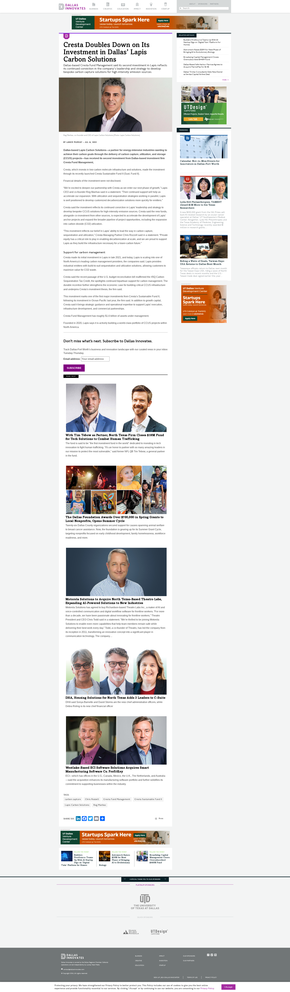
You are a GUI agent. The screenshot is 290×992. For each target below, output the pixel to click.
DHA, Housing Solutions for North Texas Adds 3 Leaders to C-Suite (116, 698)
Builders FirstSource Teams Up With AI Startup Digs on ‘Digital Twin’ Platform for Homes (77, 860)
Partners (214, 4)
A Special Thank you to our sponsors (145, 879)
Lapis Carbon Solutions (77, 805)
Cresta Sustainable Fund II (148, 799)
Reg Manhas (99, 805)
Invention (151, 9)
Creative (107, 9)
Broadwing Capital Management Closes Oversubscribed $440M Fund (201, 58)
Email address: (72, 359)
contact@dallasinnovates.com (73, 969)
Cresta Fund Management (116, 799)
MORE (224, 80)
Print (161, 818)
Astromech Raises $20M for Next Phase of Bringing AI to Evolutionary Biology (114, 860)
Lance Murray (74, 142)
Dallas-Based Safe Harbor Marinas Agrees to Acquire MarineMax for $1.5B (203, 65)
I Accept (228, 987)
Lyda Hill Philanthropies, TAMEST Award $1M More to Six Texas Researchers (201, 205)
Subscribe (74, 368)
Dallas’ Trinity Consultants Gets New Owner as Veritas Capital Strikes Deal (203, 73)
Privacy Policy (211, 977)
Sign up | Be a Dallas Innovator (166, 977)
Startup (165, 9)
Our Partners (188, 961)
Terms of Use (192, 977)
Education (123, 9)
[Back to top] (278, 973)
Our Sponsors (189, 956)
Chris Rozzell (92, 799)
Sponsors (203, 4)
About (192, 4)
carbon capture (73, 799)
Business (93, 9)
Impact (137, 9)
